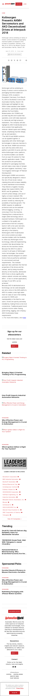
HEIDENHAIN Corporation (11, 492)
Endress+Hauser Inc (9, 489)
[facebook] (9, 60)
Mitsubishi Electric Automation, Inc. (13, 499)
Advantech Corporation (10, 477)
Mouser (5, 502)
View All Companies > (14, 519)
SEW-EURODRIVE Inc (9, 507)
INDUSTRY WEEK (14, 676)
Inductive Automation (9, 497)
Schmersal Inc (7, 505)
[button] (3, 4)
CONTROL (9, 674)
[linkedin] (11, 60)
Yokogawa (6, 515)
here (24, 318)
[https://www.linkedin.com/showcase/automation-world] (13, 667)
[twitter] (14, 60)
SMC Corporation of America (11, 512)
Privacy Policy (20, 688)
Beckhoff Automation (9, 482)
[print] (26, 60)
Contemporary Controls (10, 487)
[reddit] (17, 60)
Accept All (14, 692)
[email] (20, 60)
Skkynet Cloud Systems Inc (11, 510)
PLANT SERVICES (14, 678)
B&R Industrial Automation (11, 479)
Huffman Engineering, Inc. (11, 494)
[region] (14, 689)
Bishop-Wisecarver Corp (10, 484)
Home (3, 13)
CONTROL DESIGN (18, 674)
